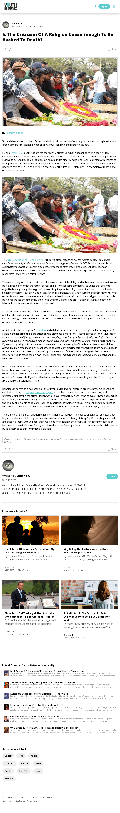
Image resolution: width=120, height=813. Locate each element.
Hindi (21, 755)
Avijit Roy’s (18, 152)
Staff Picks (24, 771)
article (42, 330)
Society (8, 755)
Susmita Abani (14, 133)
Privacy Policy (32, 801)
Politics (33, 755)
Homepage (7, 797)
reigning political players (39, 392)
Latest (38, 763)
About (16, 797)
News (38, 771)
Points (38, 797)
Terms (12, 801)
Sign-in (104, 6)
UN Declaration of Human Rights (25, 259)
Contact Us (20, 801)
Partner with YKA (27, 797)
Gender (8, 771)
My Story (9, 778)
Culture (24, 763)
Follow (112, 476)
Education (9, 763)
